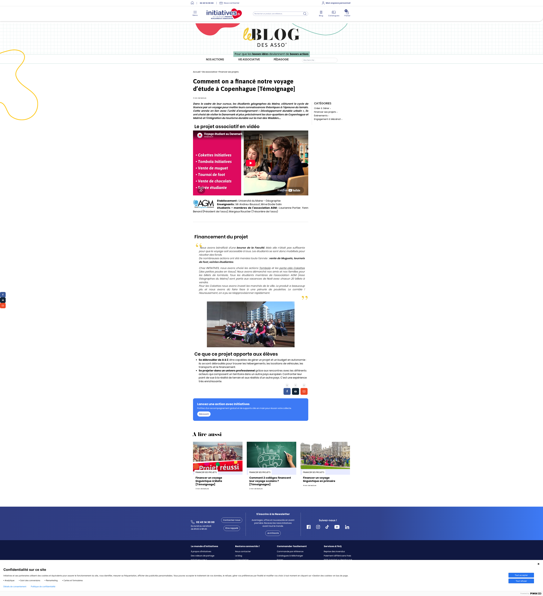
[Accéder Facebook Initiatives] (309, 527)
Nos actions (215, 59)
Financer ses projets (229, 71)
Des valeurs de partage (202, 556)
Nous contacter (243, 551)
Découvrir (204, 414)
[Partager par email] (3, 305)
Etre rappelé (231, 528)
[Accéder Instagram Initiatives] (318, 527)
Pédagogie (281, 59)
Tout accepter (521, 575)
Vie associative (249, 59)
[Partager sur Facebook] (3, 294)
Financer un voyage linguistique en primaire (319, 479)
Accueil (196, 71)
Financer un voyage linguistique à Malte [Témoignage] (209, 481)
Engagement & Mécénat (327, 119)
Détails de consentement (14, 586)
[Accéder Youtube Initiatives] (337, 527)
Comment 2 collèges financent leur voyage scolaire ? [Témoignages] (270, 481)
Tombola (265, 268)
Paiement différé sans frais (337, 556)
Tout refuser (521, 581)
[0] (287, 391)
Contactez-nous (231, 520)
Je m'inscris (273, 533)
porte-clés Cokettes (292, 268)
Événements (321, 115)
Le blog (238, 556)
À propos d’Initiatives (201, 551)
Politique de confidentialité (43, 586)
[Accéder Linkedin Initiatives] (347, 527)
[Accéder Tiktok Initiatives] (327, 527)
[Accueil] (192, 3)
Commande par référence (290, 551)
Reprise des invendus (334, 551)
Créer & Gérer (321, 108)
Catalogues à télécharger (290, 556)
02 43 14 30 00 (207, 3)
